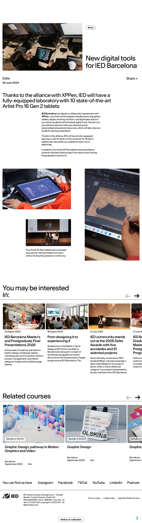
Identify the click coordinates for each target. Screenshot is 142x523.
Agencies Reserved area (129, 498)
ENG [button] (134, 4)
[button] (127, 296)
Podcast (133, 483)
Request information (122, 13)
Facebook (65, 483)
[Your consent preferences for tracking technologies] (137, 518)
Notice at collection (71, 519)
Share (131, 78)
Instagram (45, 483)
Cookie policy (109, 498)
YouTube (98, 483)
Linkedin (116, 483)
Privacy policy (94, 498)
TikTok (82, 483)
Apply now (102, 13)
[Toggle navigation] (138, 13)
